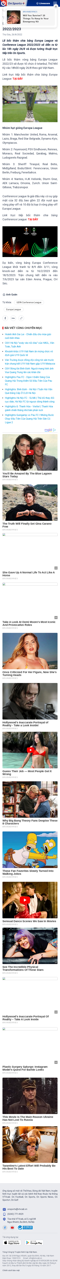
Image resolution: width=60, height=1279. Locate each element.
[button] (5, 318)
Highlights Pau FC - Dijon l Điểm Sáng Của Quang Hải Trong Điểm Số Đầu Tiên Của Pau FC (28, 381)
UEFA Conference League (29, 302)
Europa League (13, 309)
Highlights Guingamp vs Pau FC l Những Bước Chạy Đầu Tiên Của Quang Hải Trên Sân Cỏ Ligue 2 (29, 419)
